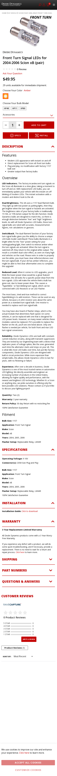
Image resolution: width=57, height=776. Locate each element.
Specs (18, 135)
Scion (21, 13)
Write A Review (29, 639)
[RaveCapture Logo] (12, 605)
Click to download (30, 511)
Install (44, 135)
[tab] (28, 148)
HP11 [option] (14, 108)
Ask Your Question (12, 73)
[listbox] (26, 96)
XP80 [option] (23, 108)
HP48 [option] (6, 108)
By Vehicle (12, 13)
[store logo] (12, 5)
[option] (5, 96)
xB (26, 13)
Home (4, 13)
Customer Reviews (17, 596)
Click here (20, 552)
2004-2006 (32, 13)
